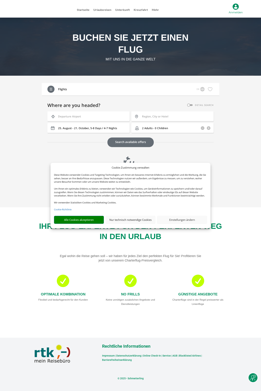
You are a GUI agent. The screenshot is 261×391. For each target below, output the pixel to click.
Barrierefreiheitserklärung (117, 359)
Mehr (155, 10)
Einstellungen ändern (182, 220)
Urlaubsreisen (102, 10)
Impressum (108, 355)
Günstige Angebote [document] (198, 294)
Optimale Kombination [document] (63, 294)
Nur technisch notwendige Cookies (130, 220)
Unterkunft (122, 10)
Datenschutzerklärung (128, 355)
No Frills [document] (130, 294)
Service (166, 355)
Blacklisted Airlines (190, 355)
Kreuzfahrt (141, 10)
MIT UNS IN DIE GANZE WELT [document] (131, 59)
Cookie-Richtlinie (63, 209)
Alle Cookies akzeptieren (79, 220)
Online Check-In (152, 355)
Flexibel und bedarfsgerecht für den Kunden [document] (63, 299)
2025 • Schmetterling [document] (131, 378)
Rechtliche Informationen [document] (126, 346)
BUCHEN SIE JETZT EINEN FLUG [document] (130, 43)
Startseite (83, 10)
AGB (174, 355)
